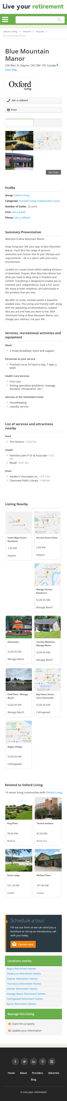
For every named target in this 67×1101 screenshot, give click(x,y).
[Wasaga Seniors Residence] (47, 574)
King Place (12, 823)
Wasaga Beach (44, 607)
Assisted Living (27, 201)
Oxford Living (21, 195)
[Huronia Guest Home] (47, 523)
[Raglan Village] (19, 732)
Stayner (12, 555)
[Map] (48, 122)
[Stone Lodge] (18, 860)
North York (42, 840)
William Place (44, 875)
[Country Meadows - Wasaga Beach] (47, 627)
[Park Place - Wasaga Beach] (19, 679)
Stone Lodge (13, 875)
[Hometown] (19, 627)
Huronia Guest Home (47, 537)
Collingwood (43, 712)
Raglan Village (15, 746)
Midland (11, 840)
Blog (33, 1079)
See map (53, 172)
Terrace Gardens (45, 823)
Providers (37, 1073)
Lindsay (40, 892)
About (23, 1073)
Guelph (10, 892)
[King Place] (18, 808)
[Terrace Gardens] (48, 808)
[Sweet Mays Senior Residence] (19, 523)
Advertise (53, 1073)
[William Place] (48, 860)
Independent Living (48, 201)
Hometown (13, 641)
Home (11, 1073)
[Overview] (19, 122)
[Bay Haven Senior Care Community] (47, 679)
